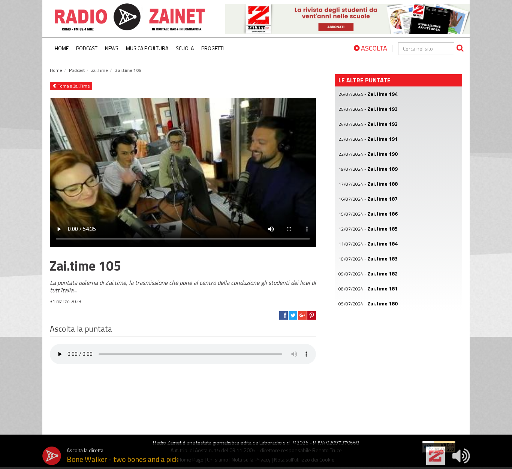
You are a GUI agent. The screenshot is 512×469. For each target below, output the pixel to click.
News (111, 48)
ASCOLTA (373, 48)
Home (62, 48)
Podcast (86, 48)
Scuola (185, 48)
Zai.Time (99, 70)
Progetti (212, 48)
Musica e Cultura (147, 48)
